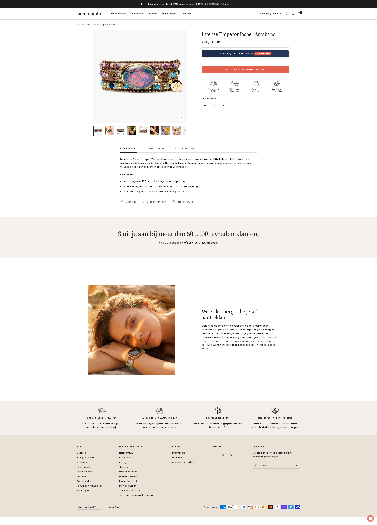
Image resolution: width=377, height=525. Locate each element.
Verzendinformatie (187, 149)
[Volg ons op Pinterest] (231, 455)
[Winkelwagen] (298, 13)
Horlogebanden (117, 13)
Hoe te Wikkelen (128, 476)
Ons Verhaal (126, 457)
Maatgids (131, 201)
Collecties (82, 452)
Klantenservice (185, 201)
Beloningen (83, 490)
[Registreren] (296, 465)
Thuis (79, 24)
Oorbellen (82, 476)
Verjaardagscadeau (130, 490)
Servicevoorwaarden (182, 462)
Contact (124, 466)
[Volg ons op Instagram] (223, 455)
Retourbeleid (178, 457)
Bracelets (82, 462)
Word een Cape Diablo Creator (136, 495)
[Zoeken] (286, 13)
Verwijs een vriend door (89, 485)
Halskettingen (84, 471)
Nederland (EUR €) (268, 13)
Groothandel (84, 481)
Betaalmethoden (156, 201)
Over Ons (186, 13)
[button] (370, 518)
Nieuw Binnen (169, 13)
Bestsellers (137, 13)
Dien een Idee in (128, 471)
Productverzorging (129, 481)
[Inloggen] (292, 14)
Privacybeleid (178, 452)
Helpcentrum (126, 452)
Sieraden (152, 13)
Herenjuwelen (84, 466)
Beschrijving (128, 149)
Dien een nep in (127, 485)
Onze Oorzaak (156, 149)
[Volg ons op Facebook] (215, 455)
